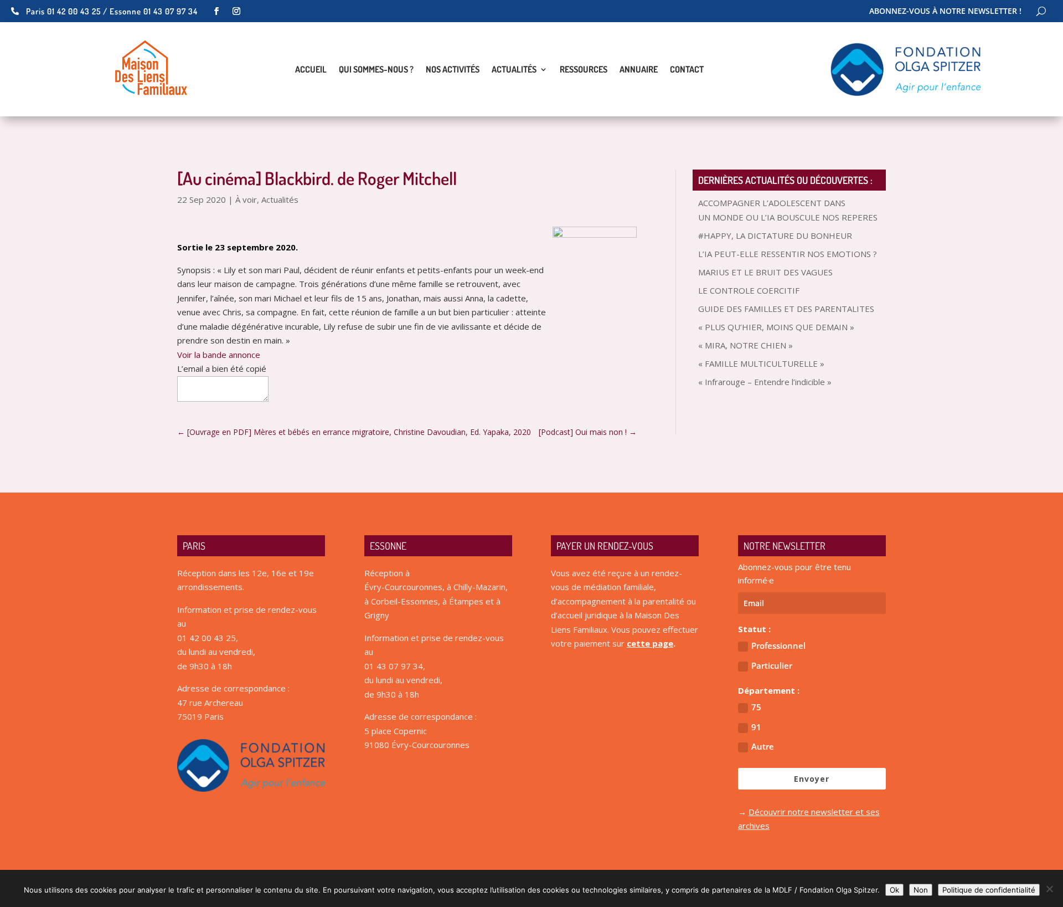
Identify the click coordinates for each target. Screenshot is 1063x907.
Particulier (771, 665)
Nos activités (452, 70)
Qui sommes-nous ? (376, 70)
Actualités (514, 70)
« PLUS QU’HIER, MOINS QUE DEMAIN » (776, 326)
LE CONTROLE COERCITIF (748, 290)
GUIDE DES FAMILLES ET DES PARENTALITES (786, 308)
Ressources (583, 70)
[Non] (1049, 888)
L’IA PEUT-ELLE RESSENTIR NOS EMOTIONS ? (787, 253)
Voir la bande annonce (218, 354)
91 (756, 726)
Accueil (311, 70)
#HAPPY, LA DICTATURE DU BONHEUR (775, 235)
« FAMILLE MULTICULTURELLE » (761, 363)
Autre (762, 746)
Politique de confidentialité (988, 889)
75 (756, 707)
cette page (650, 643)
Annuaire (639, 70)
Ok (894, 889)
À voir (246, 199)
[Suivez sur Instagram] (236, 11)
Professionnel (778, 645)
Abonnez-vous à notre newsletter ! (945, 11)
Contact (687, 70)
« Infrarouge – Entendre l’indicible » (765, 381)
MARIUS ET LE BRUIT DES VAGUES (765, 272)
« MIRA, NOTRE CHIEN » (745, 345)
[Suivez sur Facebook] (216, 11)
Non (921, 889)
